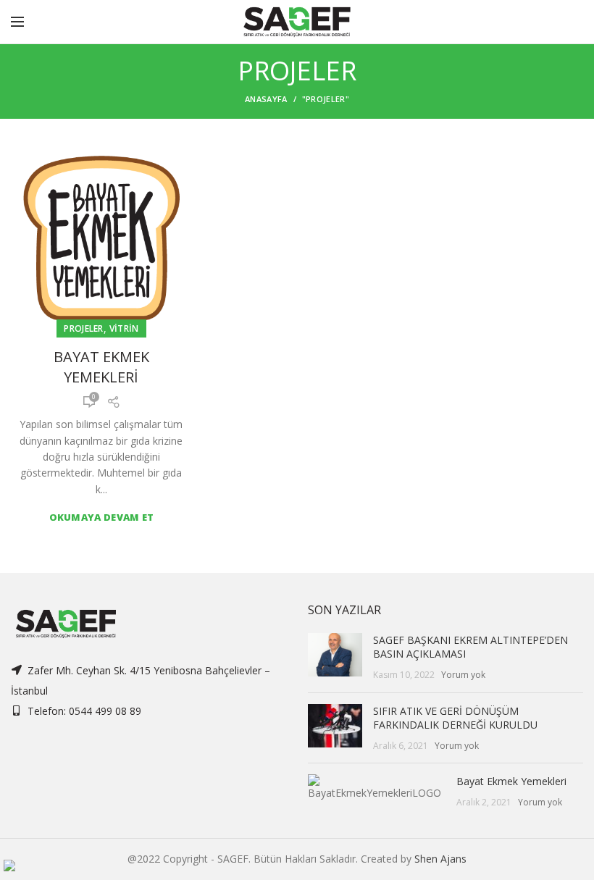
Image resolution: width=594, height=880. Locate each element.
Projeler (83, 328)
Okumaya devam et (101, 517)
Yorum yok (463, 675)
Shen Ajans (440, 859)
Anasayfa (266, 98)
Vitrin (124, 328)
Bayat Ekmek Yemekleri (101, 367)
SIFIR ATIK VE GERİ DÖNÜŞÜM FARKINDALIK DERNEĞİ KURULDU (455, 718)
